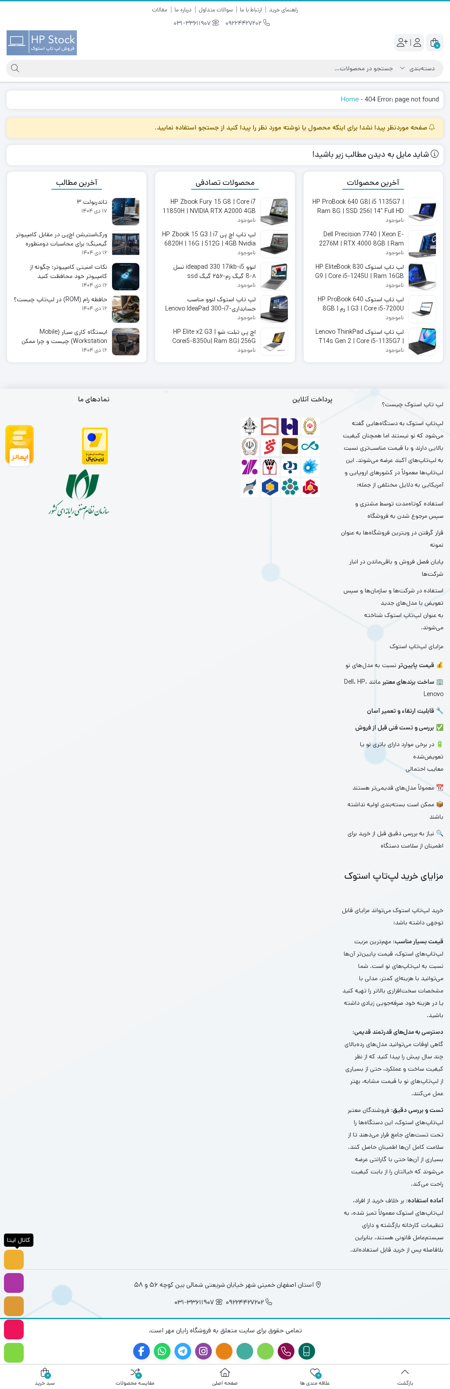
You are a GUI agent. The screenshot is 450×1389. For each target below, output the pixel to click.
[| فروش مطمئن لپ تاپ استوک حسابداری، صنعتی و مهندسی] (42, 42)
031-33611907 (193, 23)
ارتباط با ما (251, 10)
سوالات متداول (216, 10)
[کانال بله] (14, 1283)
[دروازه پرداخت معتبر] (95, 446)
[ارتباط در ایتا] (14, 1306)
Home (350, 99)
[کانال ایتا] (14, 1260)
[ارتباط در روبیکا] (14, 1329)
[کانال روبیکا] (14, 1353)
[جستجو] (14, 68)
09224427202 (244, 23)
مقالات (159, 10)
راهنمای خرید (283, 10)
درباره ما (183, 10)
